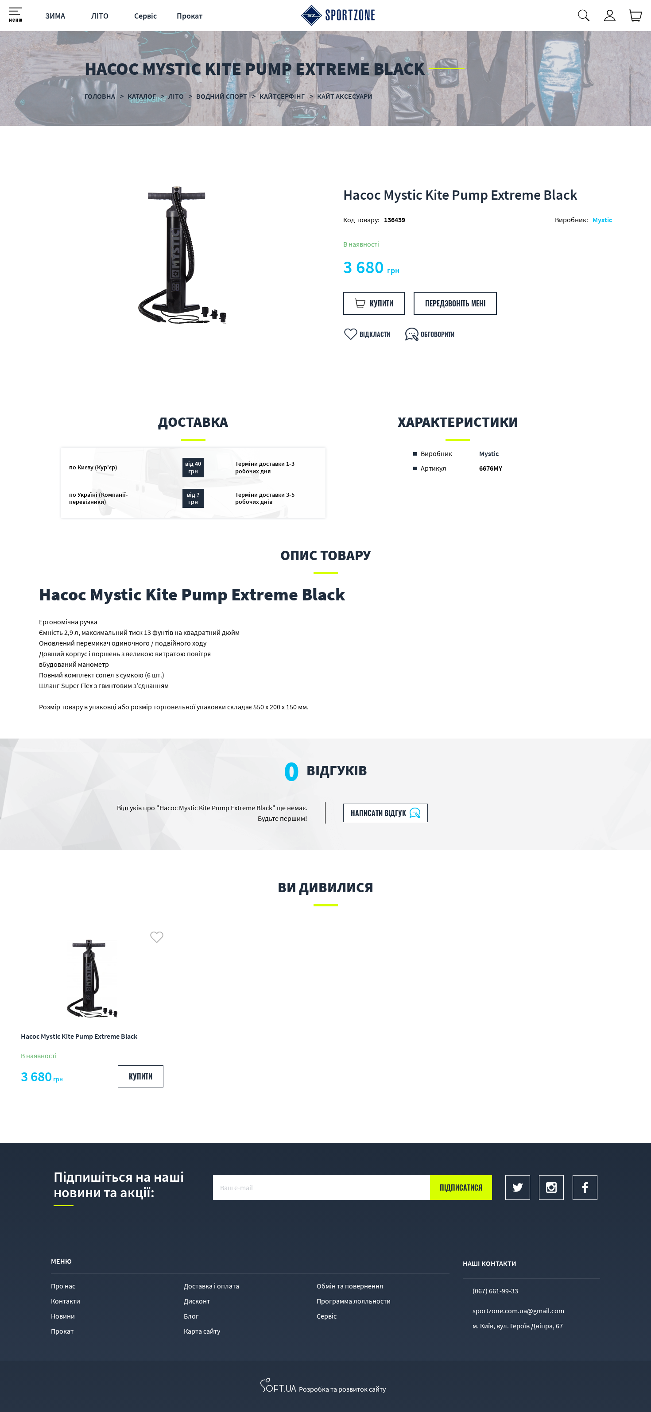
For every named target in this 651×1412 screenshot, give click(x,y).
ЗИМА (55, 16)
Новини (63, 1315)
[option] (182, 255)
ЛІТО (99, 16)
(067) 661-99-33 (495, 1290)
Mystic (602, 219)
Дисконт (197, 1300)
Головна (100, 96)
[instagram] (551, 1187)
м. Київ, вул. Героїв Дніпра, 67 (518, 1325)
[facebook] (585, 1187)
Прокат (190, 16)
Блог (191, 1315)
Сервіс (145, 16)
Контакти (65, 1300)
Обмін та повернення (350, 1285)
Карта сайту (202, 1331)
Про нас (63, 1285)
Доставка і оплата (211, 1285)
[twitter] (517, 1187)
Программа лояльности (354, 1300)
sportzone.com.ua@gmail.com (518, 1310)
